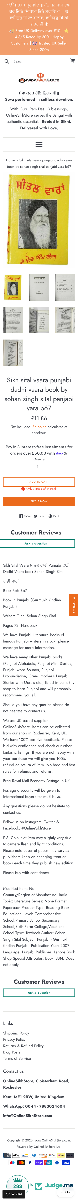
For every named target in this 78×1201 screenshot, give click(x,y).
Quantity (39, 459)
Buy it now (39, 501)
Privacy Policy (14, 1039)
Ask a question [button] (39, 992)
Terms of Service (17, 1058)
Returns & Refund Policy (23, 1046)
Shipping (39, 427)
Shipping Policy (16, 1033)
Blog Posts (11, 1052)
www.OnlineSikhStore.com (52, 1140)
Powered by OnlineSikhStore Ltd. (39, 1146)
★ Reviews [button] (74, 605)
